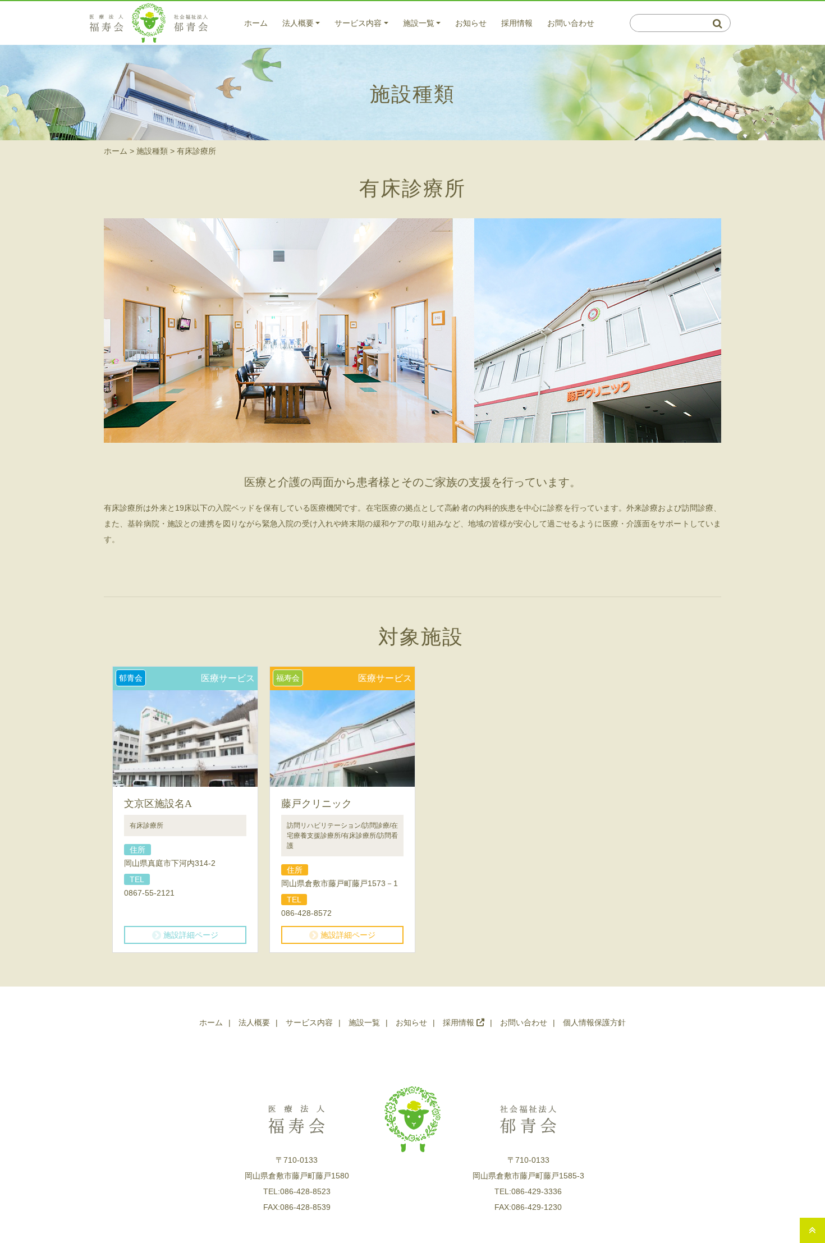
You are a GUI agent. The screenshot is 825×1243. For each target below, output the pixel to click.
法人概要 (298, 23)
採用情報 (517, 23)
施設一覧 (418, 23)
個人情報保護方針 (594, 1022)
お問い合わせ (570, 23)
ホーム (256, 23)
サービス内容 (358, 23)
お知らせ (471, 23)
